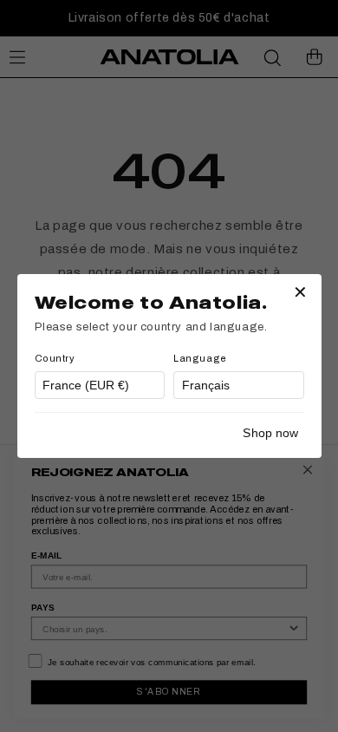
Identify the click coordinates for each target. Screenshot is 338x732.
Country (55, 358)
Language (200, 358)
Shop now (270, 433)
